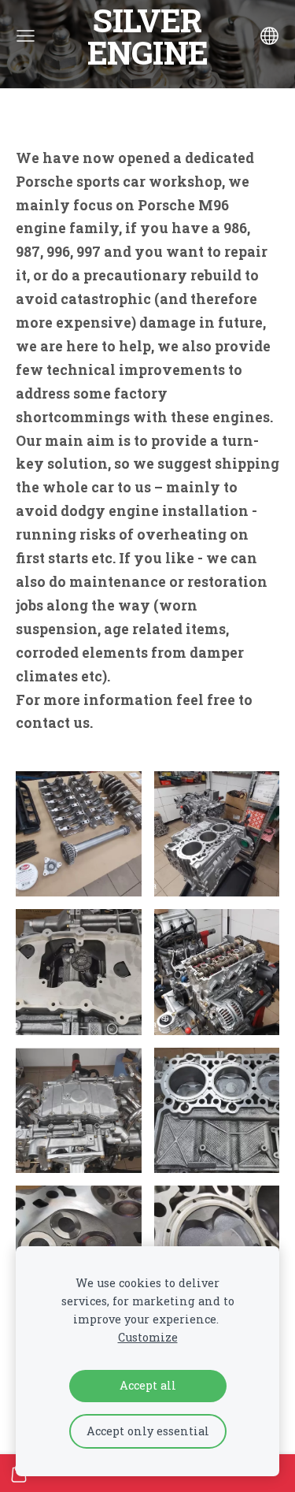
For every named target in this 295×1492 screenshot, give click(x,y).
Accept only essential (148, 1430)
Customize (148, 1337)
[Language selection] (269, 36)
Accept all (148, 1385)
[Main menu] (25, 36)
